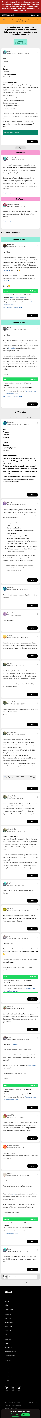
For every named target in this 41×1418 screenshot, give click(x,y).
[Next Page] (30, 417)
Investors (8, 1330)
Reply (32, 142)
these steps (25, 8)
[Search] (28, 15)
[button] (37, 52)
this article (11, 348)
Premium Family (10, 1373)
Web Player (8, 1347)
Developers (8, 1322)
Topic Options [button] (20, 148)
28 (27, 418)
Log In (33, 15)
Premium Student (10, 1377)
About (7, 1301)
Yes (24, 1415)
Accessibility (14, 1408)
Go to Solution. (14, 133)
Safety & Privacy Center (14, 1402)
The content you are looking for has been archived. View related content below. (21, 21)
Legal (6, 1402)
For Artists (8, 1318)
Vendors (7, 1334)
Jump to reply (7, 193)
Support (7, 1343)
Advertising (8, 1326)
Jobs (6, 1305)
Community (10, 15)
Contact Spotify (10, 1355)
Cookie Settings (16, 1405)
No (17, 1415)
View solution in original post (12, 307)
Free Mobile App (10, 1351)
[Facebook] (19, 1388)
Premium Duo (9, 1369)
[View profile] (5, 52)
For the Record (9, 1309)
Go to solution (21, 43)
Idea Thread (32, 1065)
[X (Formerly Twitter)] (13, 1388)
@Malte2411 (14, 1044)
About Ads (7, 1408)
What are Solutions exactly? (18, 297)
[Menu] (37, 15)
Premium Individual (11, 1365)
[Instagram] (7, 1388)
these (14, 1194)
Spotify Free (9, 1381)
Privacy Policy (8, 1405)
